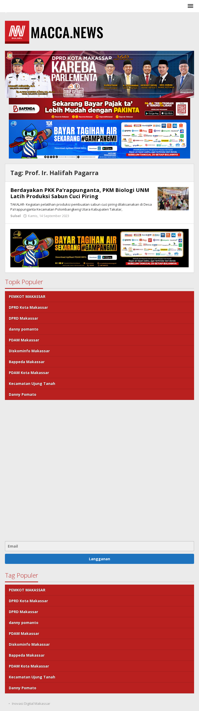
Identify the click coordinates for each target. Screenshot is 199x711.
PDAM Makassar (24, 339)
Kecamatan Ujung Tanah (32, 383)
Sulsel (15, 215)
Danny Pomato (22, 394)
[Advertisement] (99, 470)
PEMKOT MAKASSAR (27, 296)
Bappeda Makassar (27, 361)
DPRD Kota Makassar (28, 307)
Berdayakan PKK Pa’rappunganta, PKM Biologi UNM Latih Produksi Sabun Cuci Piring (79, 193)
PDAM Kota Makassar (29, 372)
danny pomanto (23, 329)
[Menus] (190, 6)
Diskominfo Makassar (29, 350)
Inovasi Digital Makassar (31, 703)
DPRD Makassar (23, 318)
